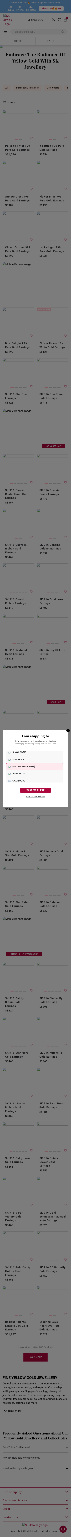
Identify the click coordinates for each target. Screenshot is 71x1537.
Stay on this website (35, 796)
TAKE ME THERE (35, 790)
